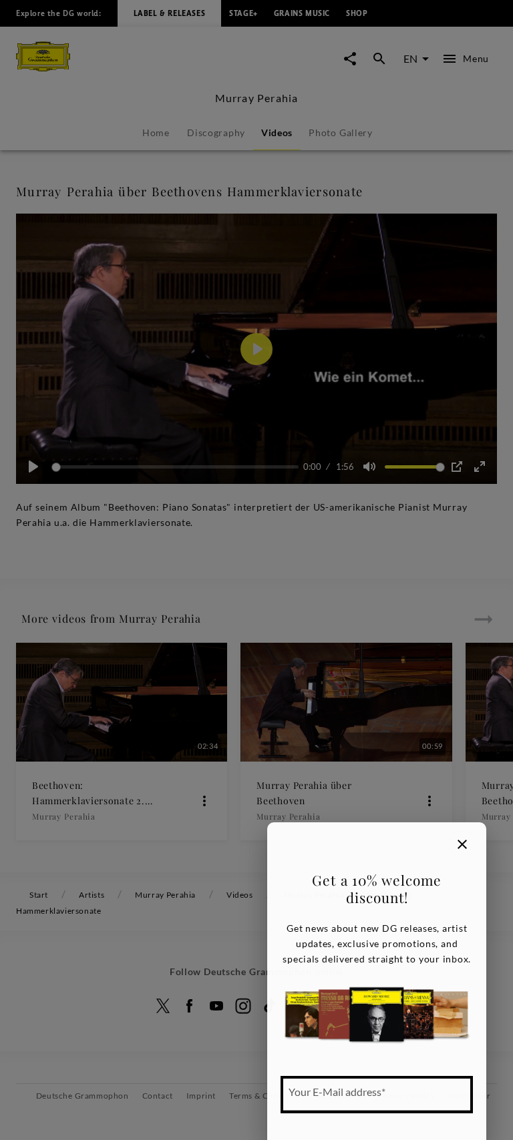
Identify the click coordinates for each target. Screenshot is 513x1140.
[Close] (462, 844)
